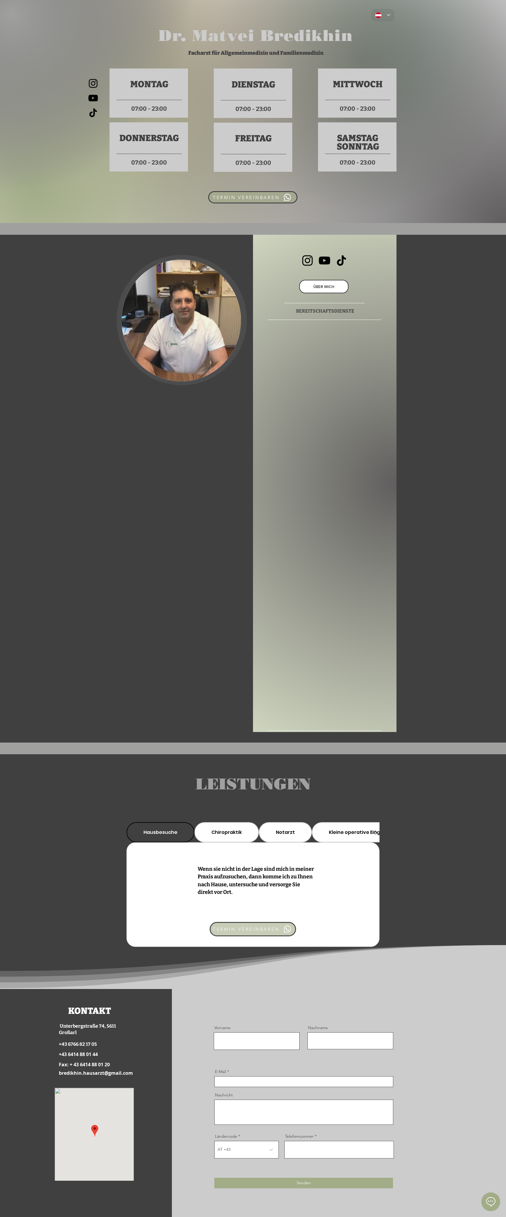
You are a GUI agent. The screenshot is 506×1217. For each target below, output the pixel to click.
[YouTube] (93, 98)
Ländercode (226, 1136)
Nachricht (224, 1095)
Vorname (222, 1028)
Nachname (318, 1028)
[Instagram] (93, 83)
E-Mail (220, 1071)
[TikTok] (93, 113)
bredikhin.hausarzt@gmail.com (96, 1073)
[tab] (160, 832)
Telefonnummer (299, 1136)
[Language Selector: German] (382, 15)
